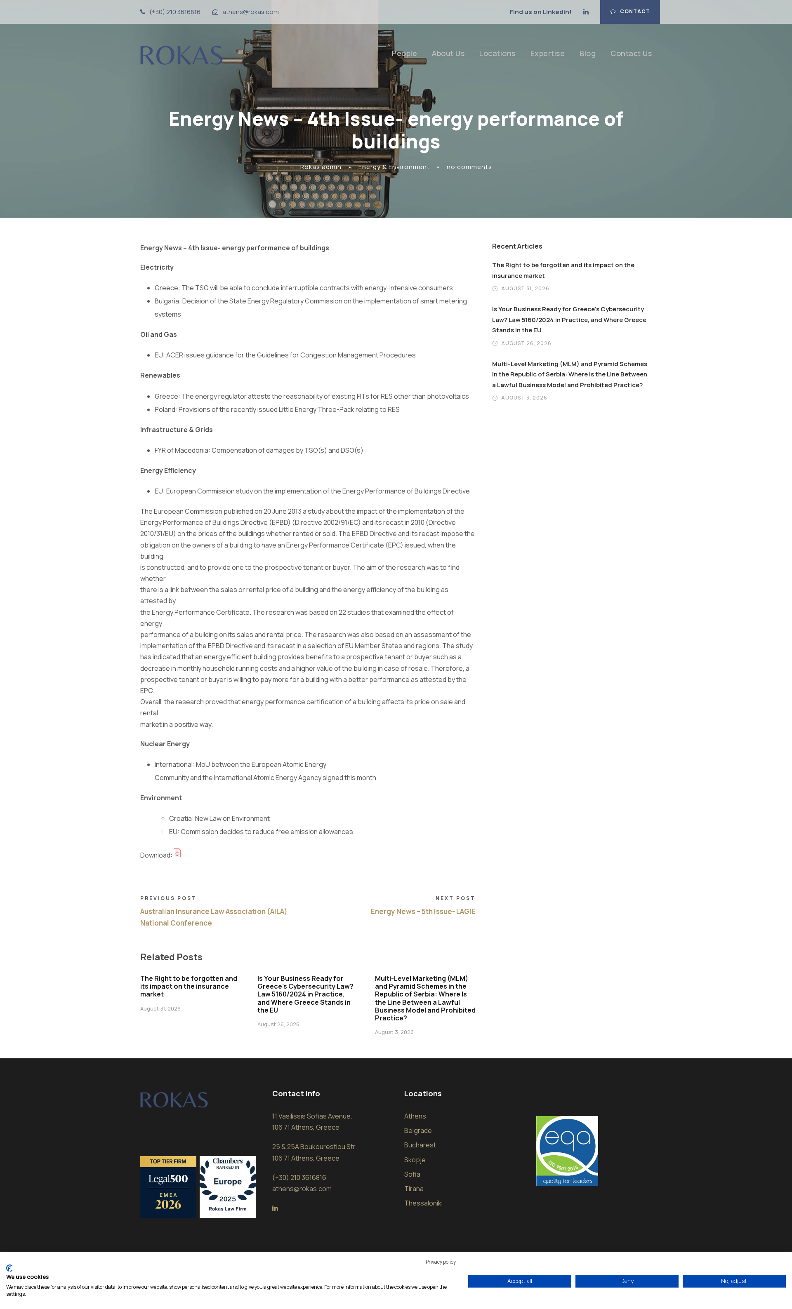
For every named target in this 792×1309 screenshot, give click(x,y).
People (404, 53)
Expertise (547, 53)
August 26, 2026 (278, 1024)
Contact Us (631, 53)
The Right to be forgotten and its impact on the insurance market (188, 986)
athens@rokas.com (250, 11)
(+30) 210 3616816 (174, 11)
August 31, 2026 (160, 1008)
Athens (415, 1116)
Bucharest (420, 1144)
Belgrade (418, 1130)
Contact (635, 11)
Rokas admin (321, 166)
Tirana (414, 1188)
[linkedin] (586, 11)
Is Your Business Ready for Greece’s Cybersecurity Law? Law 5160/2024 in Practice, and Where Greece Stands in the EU (305, 994)
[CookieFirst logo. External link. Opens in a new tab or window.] (9, 1268)
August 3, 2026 (394, 1032)
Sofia (412, 1174)
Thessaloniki (423, 1203)
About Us (448, 53)
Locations (497, 53)
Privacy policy (441, 1261)
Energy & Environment (394, 166)
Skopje (415, 1159)
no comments (469, 166)
